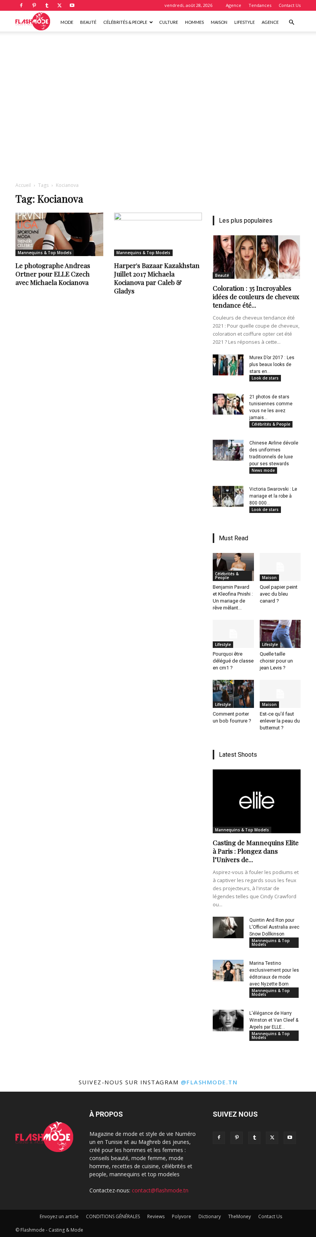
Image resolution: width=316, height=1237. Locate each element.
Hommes (194, 22)
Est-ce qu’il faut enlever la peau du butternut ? (280, 721)
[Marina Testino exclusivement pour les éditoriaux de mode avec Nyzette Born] (228, 970)
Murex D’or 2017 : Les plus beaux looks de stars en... (271, 364)
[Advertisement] (158, 48)
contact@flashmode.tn (160, 1190)
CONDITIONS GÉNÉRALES (113, 1216)
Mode (67, 22)
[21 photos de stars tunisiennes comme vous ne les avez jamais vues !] (228, 404)
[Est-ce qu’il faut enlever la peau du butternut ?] (280, 694)
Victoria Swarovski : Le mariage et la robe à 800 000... (273, 496)
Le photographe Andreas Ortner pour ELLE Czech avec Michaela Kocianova (52, 273)
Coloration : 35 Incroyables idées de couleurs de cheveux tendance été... (256, 296)
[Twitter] (59, 5)
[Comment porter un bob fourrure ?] (233, 694)
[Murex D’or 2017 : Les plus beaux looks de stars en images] (228, 365)
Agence (233, 5)
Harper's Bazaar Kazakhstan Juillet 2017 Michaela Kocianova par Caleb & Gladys (157, 278)
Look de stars (265, 378)
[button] (291, 22)
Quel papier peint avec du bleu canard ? (279, 594)
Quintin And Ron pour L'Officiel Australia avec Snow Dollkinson (274, 927)
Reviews (156, 1216)
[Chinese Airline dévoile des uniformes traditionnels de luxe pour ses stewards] (228, 450)
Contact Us (290, 5)
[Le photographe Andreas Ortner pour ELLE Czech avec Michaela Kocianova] (59, 234)
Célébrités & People (125, 22)
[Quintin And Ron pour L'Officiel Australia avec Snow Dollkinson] (228, 927)
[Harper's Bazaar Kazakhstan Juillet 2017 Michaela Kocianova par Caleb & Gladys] (158, 234)
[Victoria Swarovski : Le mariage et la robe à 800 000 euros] (228, 496)
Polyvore (181, 1216)
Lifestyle (244, 22)
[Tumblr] (46, 5)
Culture (168, 22)
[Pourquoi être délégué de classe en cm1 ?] (233, 634)
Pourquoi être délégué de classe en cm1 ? (233, 661)
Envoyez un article (59, 1216)
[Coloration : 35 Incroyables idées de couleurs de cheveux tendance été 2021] (257, 257)
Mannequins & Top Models (45, 252)
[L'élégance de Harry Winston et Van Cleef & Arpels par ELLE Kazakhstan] (228, 1020)
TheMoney (239, 1216)
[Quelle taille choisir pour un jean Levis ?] (280, 634)
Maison (219, 22)
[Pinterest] (34, 5)
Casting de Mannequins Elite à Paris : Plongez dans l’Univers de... (256, 851)
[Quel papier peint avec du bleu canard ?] (280, 567)
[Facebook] (21, 5)
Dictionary (209, 1216)
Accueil (23, 185)
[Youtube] (72, 5)
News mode (263, 470)
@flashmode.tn (209, 1082)
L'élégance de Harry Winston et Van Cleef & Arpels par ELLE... (273, 1020)
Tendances (260, 5)
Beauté (88, 22)
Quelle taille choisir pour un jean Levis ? (276, 661)
